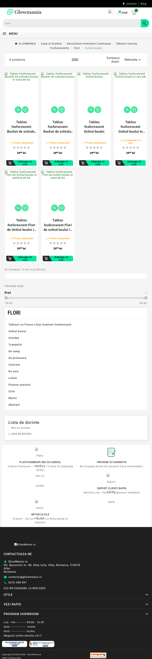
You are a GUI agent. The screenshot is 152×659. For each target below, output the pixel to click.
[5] (28, 147)
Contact (131, 3)
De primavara (18, 358)
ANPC (5, 658)
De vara (14, 371)
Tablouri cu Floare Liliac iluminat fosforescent (40, 324)
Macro (13, 398)
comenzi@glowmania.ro (25, 577)
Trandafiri (15, 344)
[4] (25, 147)
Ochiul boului (18, 331)
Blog (143, 3)
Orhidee (14, 337)
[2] (17, 147)
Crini (12, 391)
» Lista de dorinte (19, 433)
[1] (14, 147)
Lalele (13, 378)
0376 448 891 (17, 582)
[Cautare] (145, 23)
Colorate (14, 364)
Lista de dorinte (23, 422)
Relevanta (133, 60)
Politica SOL (15, 658)
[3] (21, 147)
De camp (14, 351)
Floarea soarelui (20, 384)
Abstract (14, 404)
